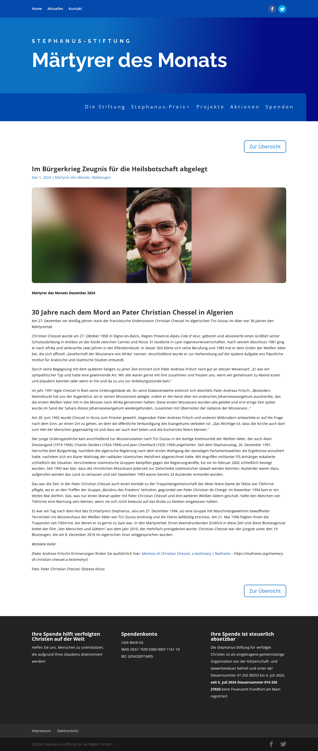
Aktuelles (55, 9)
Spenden (280, 107)
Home (37, 9)
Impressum (41, 730)
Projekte (211, 107)
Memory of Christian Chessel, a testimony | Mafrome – (188, 553)
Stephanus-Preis (158, 107)
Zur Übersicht (265, 146)
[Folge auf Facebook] (272, 9)
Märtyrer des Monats (72, 177)
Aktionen (245, 107)
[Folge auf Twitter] (282, 9)
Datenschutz (68, 730)
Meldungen (101, 177)
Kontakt (75, 9)
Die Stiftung (105, 107)
